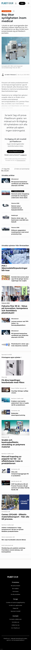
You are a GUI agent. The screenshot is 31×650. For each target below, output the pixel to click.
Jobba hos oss (15, 625)
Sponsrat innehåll (15, 611)
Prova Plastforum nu (15, 151)
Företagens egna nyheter (11, 357)
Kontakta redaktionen (15, 619)
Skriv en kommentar (22, 169)
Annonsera (15, 591)
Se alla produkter (15, 594)
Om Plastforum (15, 628)
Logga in (23, 155)
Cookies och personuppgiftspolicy (15, 602)
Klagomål (15, 608)
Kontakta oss (15, 622)
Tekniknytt (7, 11)
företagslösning (21, 160)
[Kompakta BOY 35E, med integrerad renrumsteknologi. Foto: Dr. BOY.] (15, 50)
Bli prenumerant (15, 585)
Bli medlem (15, 588)
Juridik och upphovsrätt (15, 605)
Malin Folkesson (11, 74)
